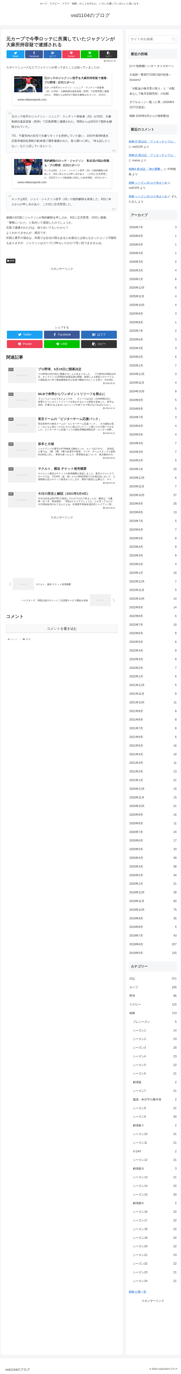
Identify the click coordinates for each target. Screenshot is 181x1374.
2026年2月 (152, 270)
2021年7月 (152, 728)
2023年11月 (152, 486)
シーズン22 (154, 1263)
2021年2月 (152, 771)
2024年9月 (152, 400)
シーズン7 (154, 1090)
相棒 (152, 1013)
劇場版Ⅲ (154, 1168)
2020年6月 (152, 840)
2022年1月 (152, 676)
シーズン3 (154, 1047)
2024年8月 (152, 408)
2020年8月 (152, 823)
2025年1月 (152, 365)
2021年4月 (152, 754)
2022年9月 (152, 607)
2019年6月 (152, 944)
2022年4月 (152, 650)
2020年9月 (152, 814)
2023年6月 (152, 529)
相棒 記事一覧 (137, 1291)
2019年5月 (152, 952)
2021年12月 (152, 685)
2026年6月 (152, 235)
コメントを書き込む (62, 628)
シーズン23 (154, 1272)
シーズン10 (154, 1134)
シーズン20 (154, 1246)
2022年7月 (152, 624)
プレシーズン (154, 1021)
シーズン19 (154, 1237)
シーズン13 (154, 1177)
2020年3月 (152, 866)
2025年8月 (152, 322)
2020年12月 (152, 788)
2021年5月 (152, 745)
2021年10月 (152, 702)
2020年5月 (152, 849)
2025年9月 (152, 313)
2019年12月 (152, 892)
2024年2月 (152, 460)
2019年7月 (152, 935)
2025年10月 (152, 304)
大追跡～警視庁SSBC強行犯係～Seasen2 (150, 77)
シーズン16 (154, 1211)
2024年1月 (152, 469)
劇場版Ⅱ (154, 1125)
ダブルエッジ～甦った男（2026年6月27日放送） (151, 105)
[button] (108, 54)
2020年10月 (152, 805)
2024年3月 (152, 451)
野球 (12, 261)
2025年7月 (152, 330)
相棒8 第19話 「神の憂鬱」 (146, 168)
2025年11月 (152, 296)
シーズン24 (154, 1280)
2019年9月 (152, 918)
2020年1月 (152, 883)
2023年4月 (152, 546)
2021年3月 (152, 762)
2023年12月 (152, 477)
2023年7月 (152, 520)
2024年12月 (152, 373)
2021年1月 (152, 780)
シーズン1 (154, 1030)
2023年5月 (152, 538)
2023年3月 (152, 555)
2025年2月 (152, 356)
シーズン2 (154, 1038)
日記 (152, 978)
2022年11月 (152, 589)
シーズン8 (154, 1108)
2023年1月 (152, 572)
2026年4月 (152, 253)
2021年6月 (152, 736)
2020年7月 (152, 831)
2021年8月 (152, 719)
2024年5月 (152, 434)
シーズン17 (154, 1220)
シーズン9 (154, 1116)
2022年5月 (152, 641)
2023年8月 (152, 512)
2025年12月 (152, 287)
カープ (152, 987)
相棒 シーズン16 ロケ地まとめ (148, 182)
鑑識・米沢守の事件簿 (154, 1099)
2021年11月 (152, 693)
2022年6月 (152, 633)
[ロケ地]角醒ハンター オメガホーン (151, 65)
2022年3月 (152, 659)
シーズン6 (154, 1073)
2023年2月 (152, 564)
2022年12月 (152, 581)
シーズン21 (154, 1254)
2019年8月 (152, 926)
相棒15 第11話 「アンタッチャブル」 (152, 141)
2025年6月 (152, 339)
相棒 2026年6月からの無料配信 (149, 115)
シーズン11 (154, 1142)
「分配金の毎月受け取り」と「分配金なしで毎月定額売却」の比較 (152, 91)
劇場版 (154, 1082)
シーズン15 (154, 1194)
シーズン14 (154, 1185)
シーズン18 (154, 1229)
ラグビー (152, 1004)
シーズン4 (154, 1056)
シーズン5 (154, 1064)
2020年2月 (152, 875)
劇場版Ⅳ (154, 1203)
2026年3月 (152, 261)
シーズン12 (154, 1159)
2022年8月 (152, 616)
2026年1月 (152, 279)
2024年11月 (152, 382)
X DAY (154, 1151)
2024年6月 (152, 425)
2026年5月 (152, 244)
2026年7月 (152, 227)
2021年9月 (152, 711)
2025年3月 (152, 348)
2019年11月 (152, 901)
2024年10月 (152, 391)
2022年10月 (152, 598)
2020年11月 (152, 797)
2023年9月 (152, 503)
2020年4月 (152, 857)
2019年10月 (152, 909)
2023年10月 (152, 495)
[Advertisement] (62, 296)
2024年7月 (152, 417)
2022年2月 (152, 667)
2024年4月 (152, 443)
